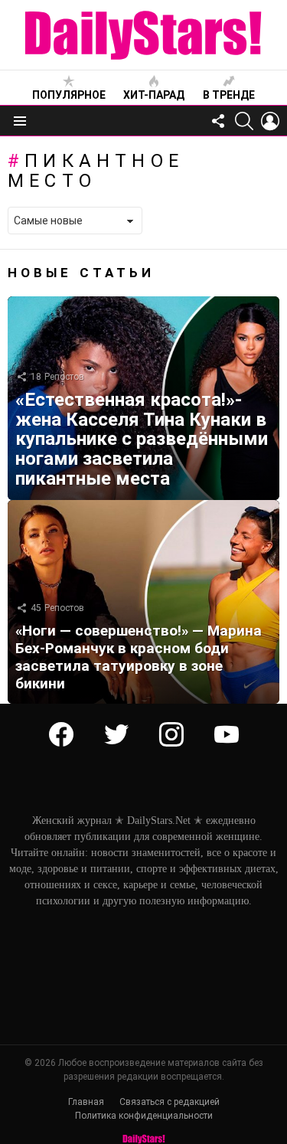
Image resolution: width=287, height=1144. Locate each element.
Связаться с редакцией (169, 1102)
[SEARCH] (244, 121)
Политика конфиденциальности (144, 1115)
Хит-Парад (153, 95)
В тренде (229, 95)
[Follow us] (218, 121)
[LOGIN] (270, 121)
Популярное (69, 95)
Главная (86, 1102)
